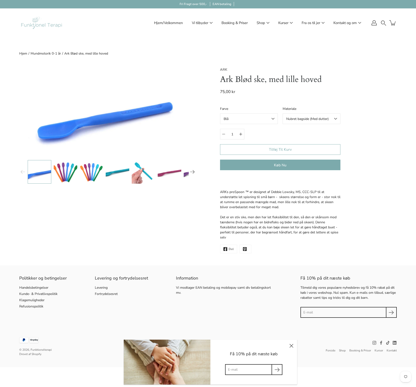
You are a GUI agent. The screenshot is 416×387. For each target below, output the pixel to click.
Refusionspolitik (31, 306)
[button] (383, 22)
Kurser (283, 22)
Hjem (23, 53)
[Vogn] (393, 23)
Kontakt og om (345, 22)
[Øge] (240, 134)
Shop (261, 22)
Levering (101, 287)
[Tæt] (291, 345)
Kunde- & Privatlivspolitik (38, 294)
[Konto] (374, 23)
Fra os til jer (311, 22)
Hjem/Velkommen (168, 22)
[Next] (192, 171)
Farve (224, 108)
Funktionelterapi (41, 350)
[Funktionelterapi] (41, 23)
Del (231, 249)
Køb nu (280, 165)
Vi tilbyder (200, 22)
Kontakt (392, 350)
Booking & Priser (234, 22)
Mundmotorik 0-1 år (46, 53)
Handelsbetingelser (33, 287)
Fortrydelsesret (106, 294)
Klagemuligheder (32, 300)
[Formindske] (223, 134)
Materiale (289, 108)
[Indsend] (391, 312)
